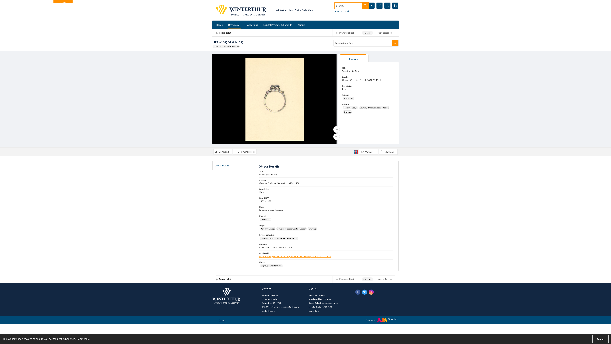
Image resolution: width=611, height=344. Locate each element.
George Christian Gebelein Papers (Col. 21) (279, 238)
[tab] (353, 58)
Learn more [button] (83, 339)
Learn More (314, 311)
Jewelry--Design (351, 108)
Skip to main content (63, 2)
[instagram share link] (371, 292)
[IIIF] (356, 151)
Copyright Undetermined (271, 266)
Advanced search (342, 11)
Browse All (234, 24)
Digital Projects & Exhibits (277, 24)
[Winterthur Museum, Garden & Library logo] (241, 10)
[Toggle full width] (336, 129)
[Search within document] (395, 43)
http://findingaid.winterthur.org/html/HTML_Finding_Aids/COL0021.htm (295, 256)
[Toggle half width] (336, 136)
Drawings (348, 112)
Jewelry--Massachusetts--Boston (374, 108)
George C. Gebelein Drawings (226, 46)
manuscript (348, 98)
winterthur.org (268, 311)
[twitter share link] (364, 292)
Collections (252, 24)
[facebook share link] (357, 292)
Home (219, 24)
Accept (600, 339)
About (301, 24)
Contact (222, 320)
